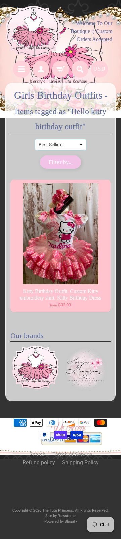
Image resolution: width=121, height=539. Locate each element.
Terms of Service (72, 454)
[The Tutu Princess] (33, 31)
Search (37, 454)
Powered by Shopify (60, 521)
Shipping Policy (80, 462)
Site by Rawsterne (60, 516)
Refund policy (39, 462)
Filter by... (61, 162)
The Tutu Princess (57, 510)
